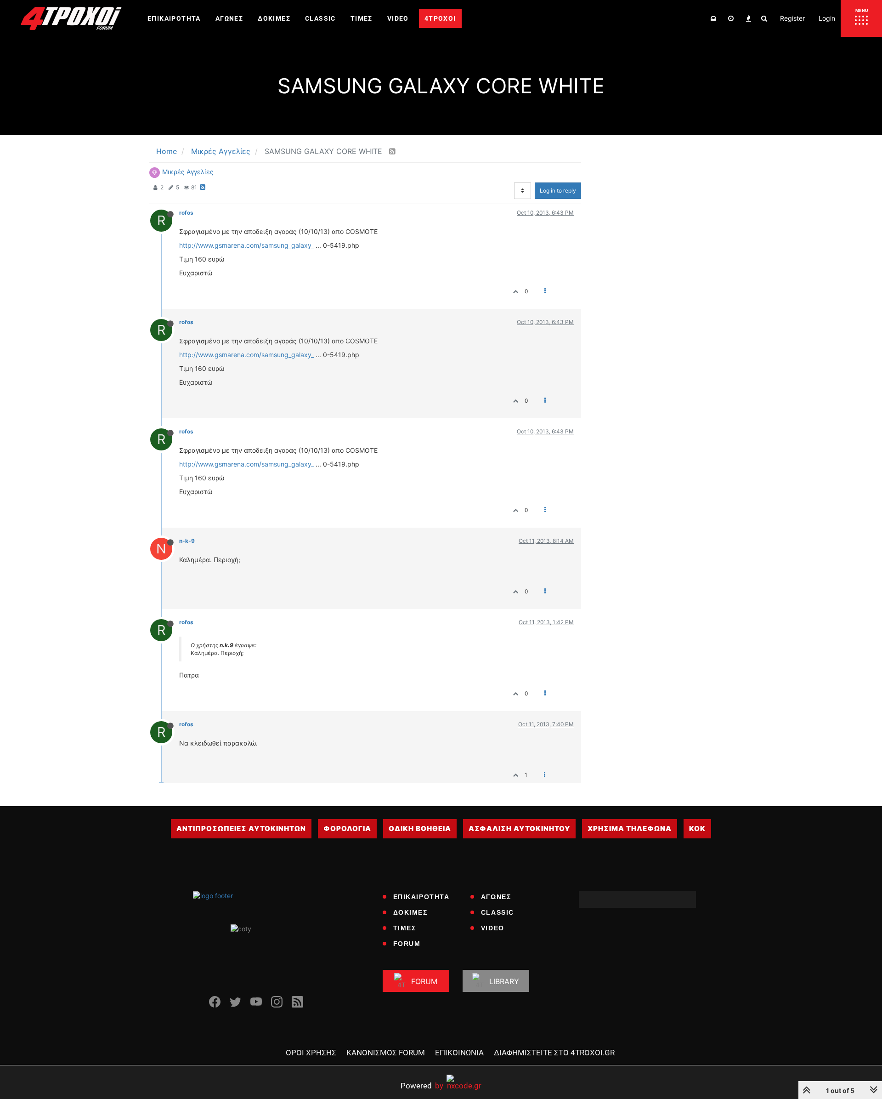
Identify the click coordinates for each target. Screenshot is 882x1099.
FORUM (407, 943)
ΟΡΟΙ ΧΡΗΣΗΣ (311, 1052)
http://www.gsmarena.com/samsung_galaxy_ (246, 245)
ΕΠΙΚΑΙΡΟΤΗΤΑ (421, 896)
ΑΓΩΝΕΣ (496, 896)
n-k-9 (187, 540)
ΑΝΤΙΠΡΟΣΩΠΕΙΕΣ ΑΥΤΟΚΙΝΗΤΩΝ (241, 828)
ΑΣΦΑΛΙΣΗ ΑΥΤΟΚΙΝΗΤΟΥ (519, 828)
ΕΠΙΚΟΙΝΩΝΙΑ (459, 1052)
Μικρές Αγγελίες (188, 172)
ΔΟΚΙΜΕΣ (410, 912)
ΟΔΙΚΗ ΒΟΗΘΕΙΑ (420, 828)
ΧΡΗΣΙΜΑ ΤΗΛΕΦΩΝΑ (630, 828)
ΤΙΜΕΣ (404, 928)
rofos (186, 212)
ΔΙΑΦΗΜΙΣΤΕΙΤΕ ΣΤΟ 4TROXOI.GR (554, 1052)
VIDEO (492, 928)
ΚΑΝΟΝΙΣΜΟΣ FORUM (385, 1052)
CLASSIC (497, 912)
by (422, 1085)
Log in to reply (558, 190)
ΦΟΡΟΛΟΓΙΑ (347, 828)
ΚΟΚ (697, 828)
